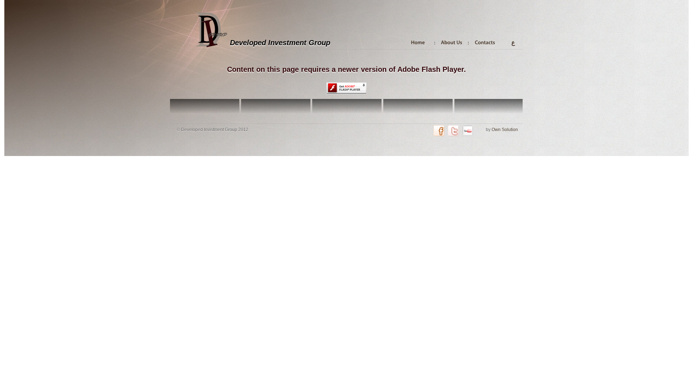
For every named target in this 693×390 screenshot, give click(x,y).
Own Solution (505, 129)
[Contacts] (485, 42)
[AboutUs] (451, 42)
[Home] (418, 42)
